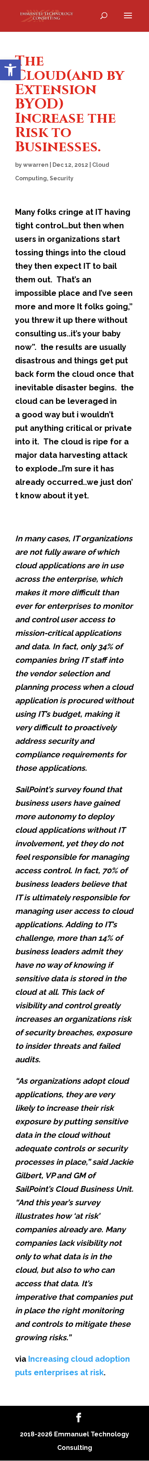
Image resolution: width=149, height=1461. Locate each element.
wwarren (35, 165)
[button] (10, 70)
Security (62, 178)
